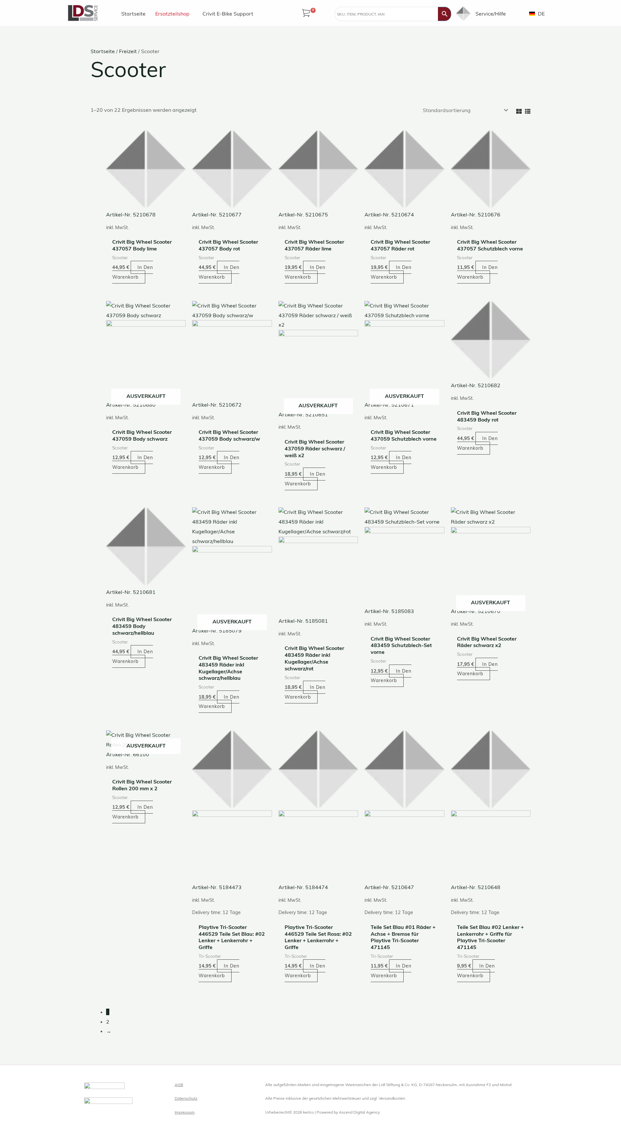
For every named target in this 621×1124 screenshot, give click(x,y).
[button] (174, 13)
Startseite (133, 13)
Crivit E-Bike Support (227, 13)
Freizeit (128, 51)
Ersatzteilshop (172, 13)
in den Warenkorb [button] (132, 272)
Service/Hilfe (490, 13)
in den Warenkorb (132, 462)
